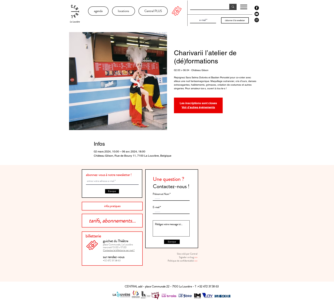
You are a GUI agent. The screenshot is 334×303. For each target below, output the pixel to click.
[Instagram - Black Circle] (257, 20)
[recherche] (233, 7)
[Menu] (243, 7)
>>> (195, 257)
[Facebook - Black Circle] (257, 8)
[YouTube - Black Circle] (257, 14)
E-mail (156, 207)
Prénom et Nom (161, 194)
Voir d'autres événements (198, 107)
